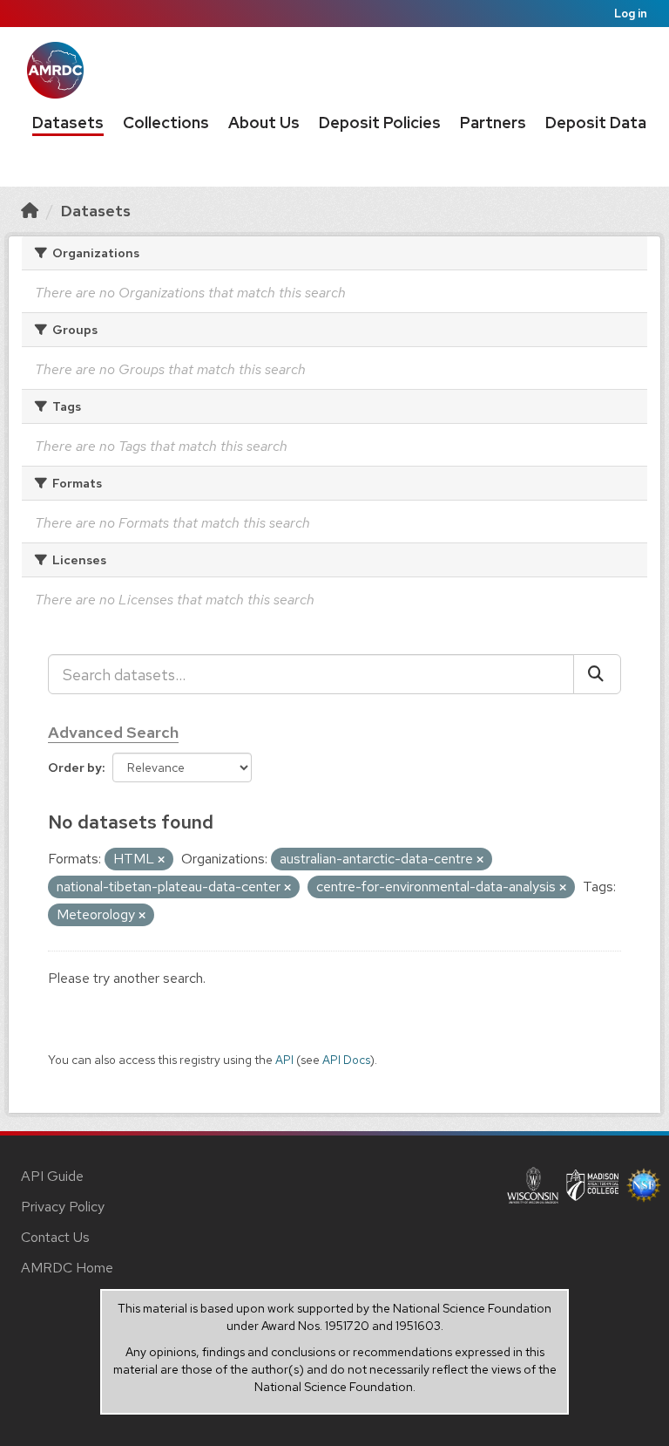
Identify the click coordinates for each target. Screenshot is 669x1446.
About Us (264, 123)
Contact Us (55, 1237)
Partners (493, 123)
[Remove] (161, 860)
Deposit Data (595, 123)
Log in (630, 13)
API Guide (52, 1176)
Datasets (68, 123)
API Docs (346, 1059)
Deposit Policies (380, 123)
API (284, 1059)
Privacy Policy (63, 1206)
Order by (75, 767)
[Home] (29, 211)
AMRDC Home (67, 1267)
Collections (166, 123)
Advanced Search (113, 732)
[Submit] (597, 674)
